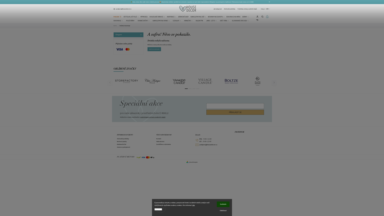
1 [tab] (186, 88)
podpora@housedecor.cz (208, 145)
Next (274, 82)
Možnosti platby (122, 142)
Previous (110, 82)
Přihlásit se (235, 112)
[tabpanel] (127, 81)
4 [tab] (197, 88)
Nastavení (158, 209)
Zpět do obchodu (154, 49)
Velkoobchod (160, 142)
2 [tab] (190, 88)
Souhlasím (223, 204)
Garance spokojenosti (123, 147)
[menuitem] (118, 17)
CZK (267, 9)
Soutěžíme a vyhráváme (163, 144)
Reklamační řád (121, 144)
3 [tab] (193, 88)
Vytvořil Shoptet (193, 162)
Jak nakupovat (218, 9)
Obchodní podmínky (229, 9)
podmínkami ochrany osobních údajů (152, 117)
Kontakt (158, 139)
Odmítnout (223, 211)
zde (193, 205)
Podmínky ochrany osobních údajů (247, 9)
